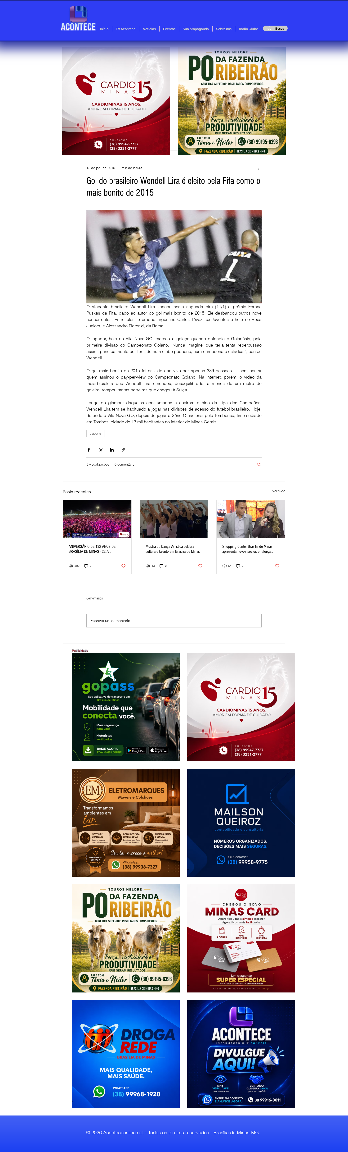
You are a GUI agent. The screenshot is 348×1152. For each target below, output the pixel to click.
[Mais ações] (259, 168)
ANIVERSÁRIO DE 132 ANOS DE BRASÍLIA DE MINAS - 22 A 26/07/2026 (92, 549)
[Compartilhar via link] (123, 450)
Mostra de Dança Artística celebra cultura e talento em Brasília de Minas (173, 549)
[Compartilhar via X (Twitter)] (100, 450)
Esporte (95, 433)
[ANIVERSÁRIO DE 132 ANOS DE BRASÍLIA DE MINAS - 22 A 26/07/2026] (97, 519)
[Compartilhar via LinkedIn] (112, 450)
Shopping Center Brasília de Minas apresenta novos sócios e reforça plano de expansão (247, 549)
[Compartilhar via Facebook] (88, 450)
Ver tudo (278, 491)
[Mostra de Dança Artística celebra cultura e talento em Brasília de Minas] (174, 519)
